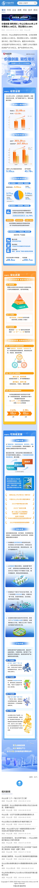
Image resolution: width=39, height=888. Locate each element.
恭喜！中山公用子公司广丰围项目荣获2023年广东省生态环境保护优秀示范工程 (19, 830)
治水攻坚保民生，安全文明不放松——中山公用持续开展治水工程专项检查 (19, 839)
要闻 (4, 10)
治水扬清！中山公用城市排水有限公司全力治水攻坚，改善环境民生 (19, 806)
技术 (30, 10)
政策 (19, 10)
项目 (25, 10)
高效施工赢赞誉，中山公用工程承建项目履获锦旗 (19, 856)
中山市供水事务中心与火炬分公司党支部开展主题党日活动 (19, 874)
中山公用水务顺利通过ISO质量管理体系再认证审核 (19, 864)
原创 (35, 10)
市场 (9, 10)
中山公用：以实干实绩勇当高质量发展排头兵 (18, 814)
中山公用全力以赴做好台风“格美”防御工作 (17, 822)
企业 (14, 10)
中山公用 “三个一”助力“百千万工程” (14, 798)
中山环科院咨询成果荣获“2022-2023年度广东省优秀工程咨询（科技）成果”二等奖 (19, 848)
